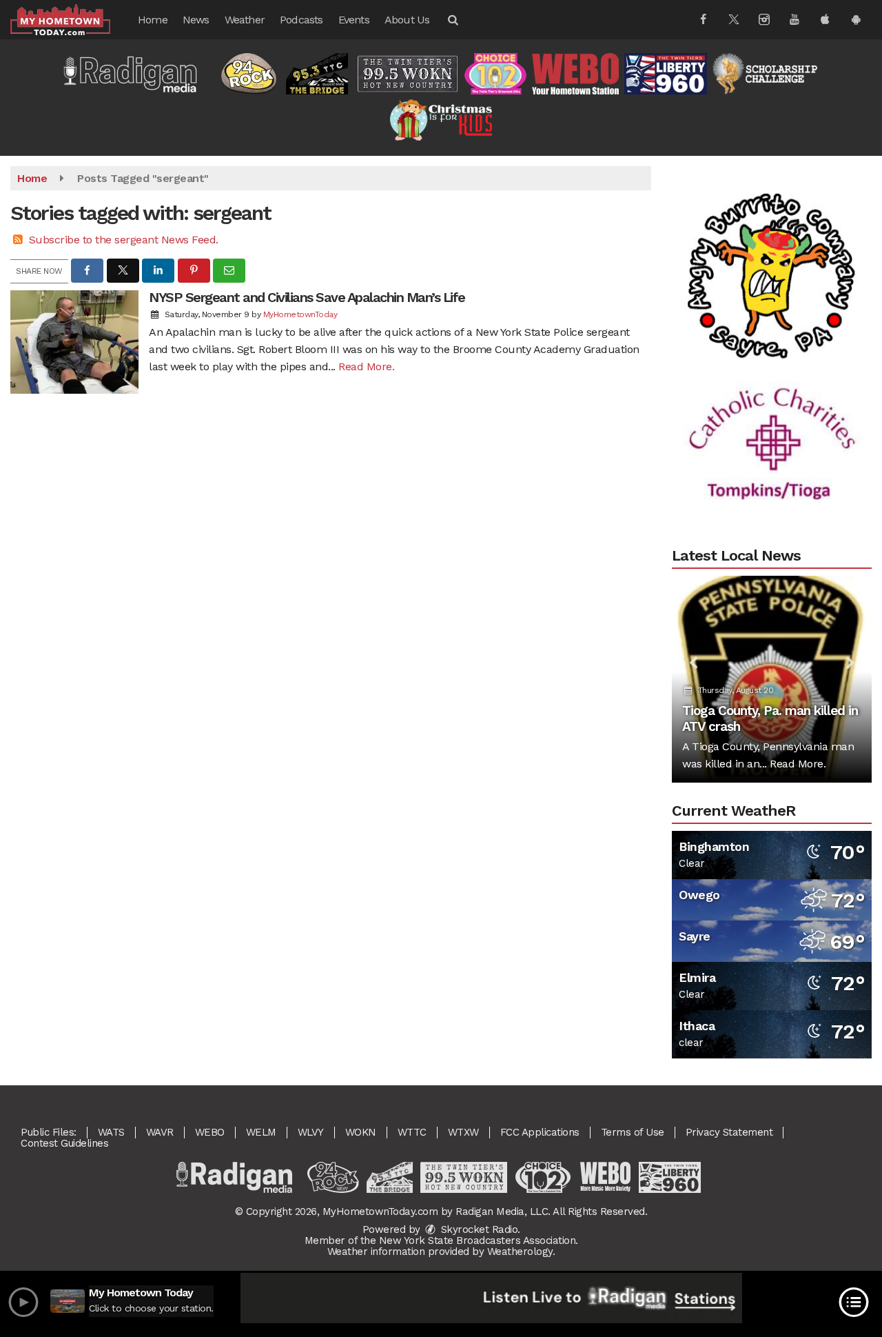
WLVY (311, 1132)
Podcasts (301, 19)
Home (152, 19)
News (196, 19)
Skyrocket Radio (477, 1229)
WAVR (160, 1132)
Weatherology (520, 1251)
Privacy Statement (729, 1132)
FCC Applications (540, 1132)
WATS (111, 1132)
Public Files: (48, 1132)
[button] (452, 19)
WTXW (463, 1132)
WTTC (412, 1132)
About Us (407, 19)
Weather (245, 19)
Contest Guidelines (64, 1143)
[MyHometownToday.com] (70, 19)
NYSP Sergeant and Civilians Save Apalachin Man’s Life (307, 297)
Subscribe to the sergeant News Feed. (123, 239)
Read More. (366, 366)
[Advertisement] (772, 256)
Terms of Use (632, 1132)
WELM (261, 1132)
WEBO (210, 1132)
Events (353, 19)
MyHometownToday (300, 314)
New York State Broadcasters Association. (478, 1240)
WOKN (360, 1132)
